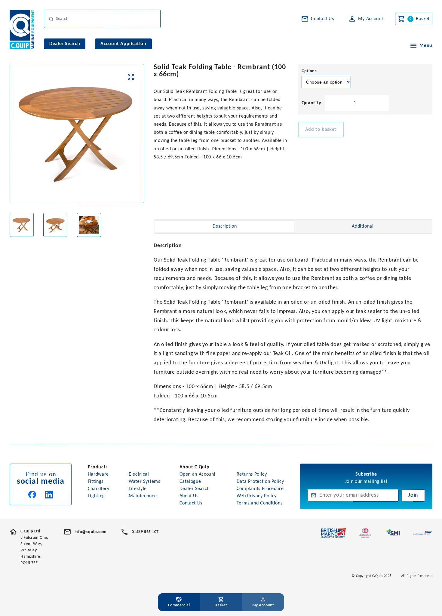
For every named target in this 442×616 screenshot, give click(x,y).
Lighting (96, 496)
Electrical (139, 474)
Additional (362, 226)
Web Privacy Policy (257, 496)
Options (309, 71)
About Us (189, 496)
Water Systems (144, 481)
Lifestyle (138, 488)
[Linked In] (49, 494)
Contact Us (191, 503)
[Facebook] (32, 494)
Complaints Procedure (260, 488)
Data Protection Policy (260, 481)
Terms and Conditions (260, 503)
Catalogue (190, 481)
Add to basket (320, 129)
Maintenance (143, 496)
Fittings (95, 481)
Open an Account (198, 474)
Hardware (98, 474)
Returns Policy (252, 474)
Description (225, 226)
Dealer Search (195, 488)
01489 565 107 (145, 532)
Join (413, 495)
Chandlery (98, 488)
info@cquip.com (90, 532)
